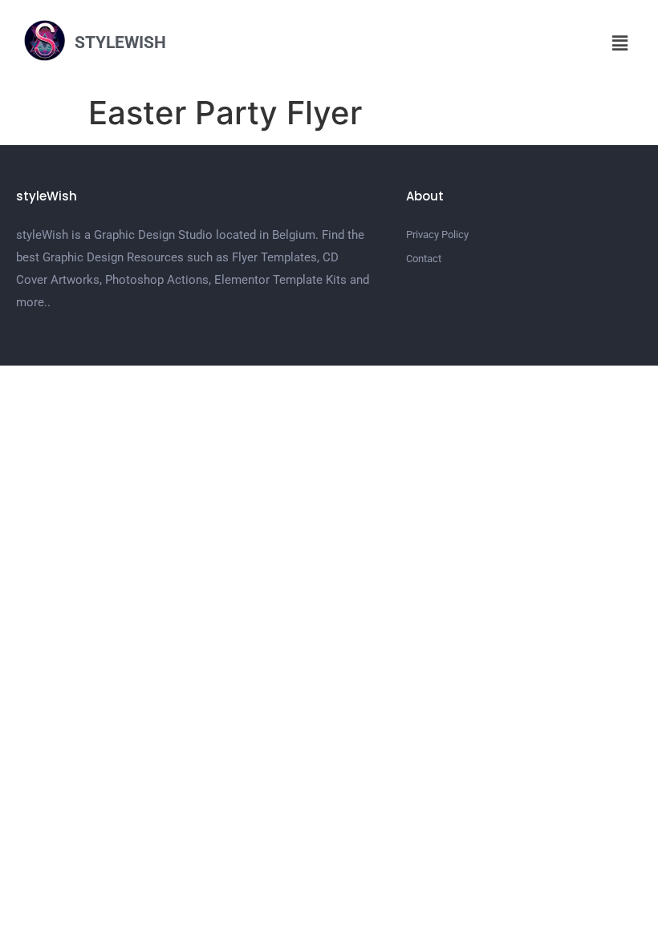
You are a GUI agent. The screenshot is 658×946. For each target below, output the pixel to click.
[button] (620, 43)
